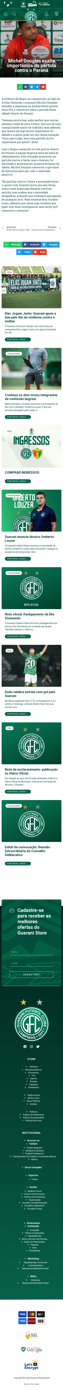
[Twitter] (38, 1046)
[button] (20, 87)
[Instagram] (31, 1046)
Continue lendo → (18, 339)
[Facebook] (25, 1046)
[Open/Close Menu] (6, 14)
